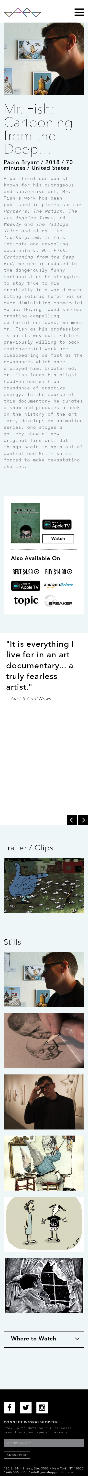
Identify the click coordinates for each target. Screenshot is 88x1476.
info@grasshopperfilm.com (52, 1472)
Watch (58, 538)
